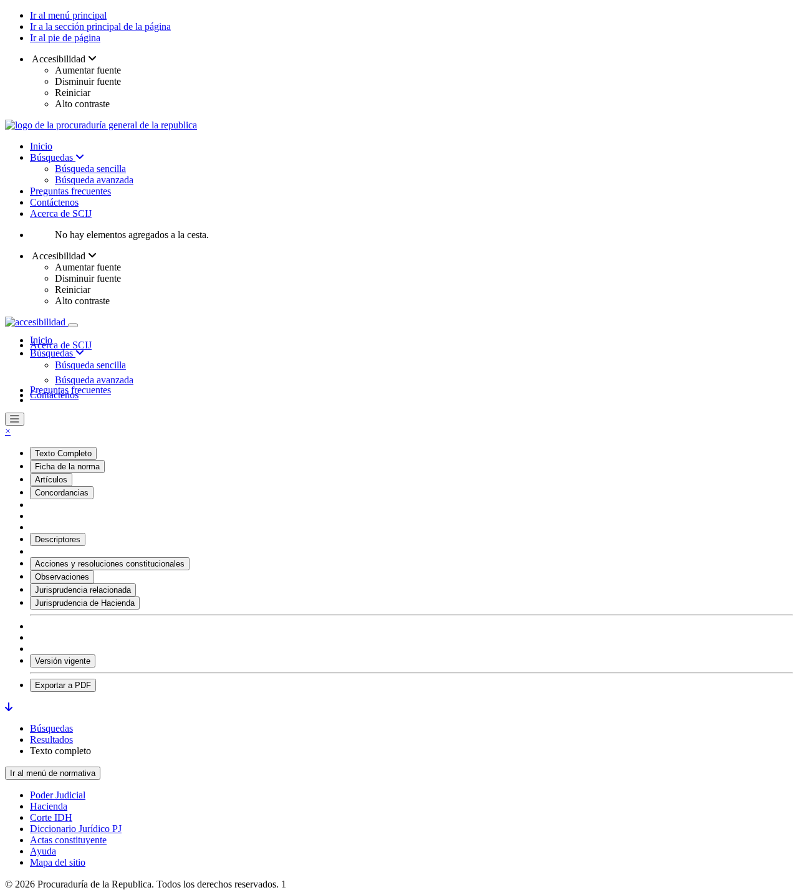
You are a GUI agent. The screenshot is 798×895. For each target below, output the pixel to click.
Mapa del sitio (57, 862)
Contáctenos (54, 202)
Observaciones (62, 577)
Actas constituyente (68, 840)
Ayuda (43, 851)
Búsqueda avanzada (94, 180)
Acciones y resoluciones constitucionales (110, 563)
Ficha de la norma (67, 466)
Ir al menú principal (68, 15)
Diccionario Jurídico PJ (76, 828)
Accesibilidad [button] (59, 59)
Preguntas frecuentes (70, 191)
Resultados (51, 739)
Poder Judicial (57, 795)
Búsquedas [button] (52, 353)
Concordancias (62, 492)
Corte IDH (51, 817)
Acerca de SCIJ (61, 213)
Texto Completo (63, 453)
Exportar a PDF (63, 685)
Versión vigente (62, 661)
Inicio (41, 146)
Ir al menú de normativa (52, 773)
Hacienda (48, 806)
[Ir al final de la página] (8, 707)
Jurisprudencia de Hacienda (85, 603)
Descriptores (57, 539)
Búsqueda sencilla (90, 168)
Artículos (51, 479)
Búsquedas (52, 157)
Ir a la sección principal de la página (100, 26)
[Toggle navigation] (73, 325)
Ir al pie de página (65, 37)
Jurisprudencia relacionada (83, 590)
